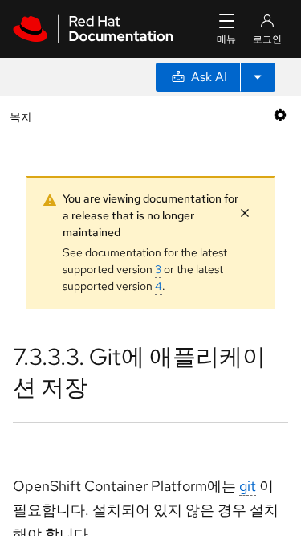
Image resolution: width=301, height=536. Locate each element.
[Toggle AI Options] (257, 77)
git (247, 486)
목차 (23, 116)
